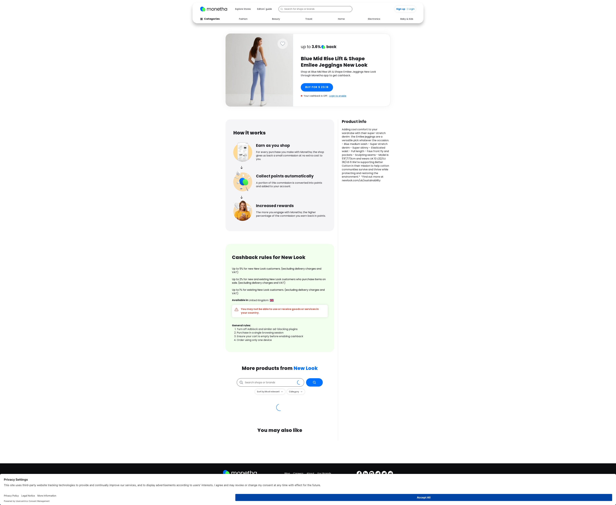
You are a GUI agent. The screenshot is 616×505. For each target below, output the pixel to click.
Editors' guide (264, 9)
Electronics (374, 19)
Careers (298, 473)
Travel (308, 19)
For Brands (324, 473)
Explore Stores (243, 9)
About (310, 473)
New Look (306, 368)
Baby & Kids (406, 19)
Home (341, 19)
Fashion (243, 19)
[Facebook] (359, 473)
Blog (287, 473)
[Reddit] (390, 473)
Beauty (276, 19)
